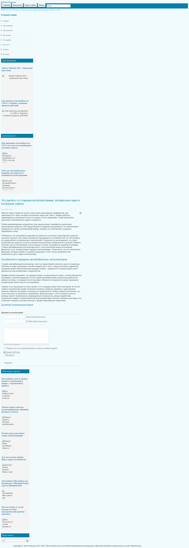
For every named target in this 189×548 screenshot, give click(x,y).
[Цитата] (17, 325)
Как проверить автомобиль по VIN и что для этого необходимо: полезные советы (17, 145)
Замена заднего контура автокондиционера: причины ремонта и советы (15, 409)
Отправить (8, 363)
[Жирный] (5, 325)
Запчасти (9, 10)
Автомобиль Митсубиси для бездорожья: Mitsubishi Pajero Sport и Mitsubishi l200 (15, 483)
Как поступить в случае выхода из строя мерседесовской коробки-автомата (13, 510)
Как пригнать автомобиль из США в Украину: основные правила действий (15, 103)
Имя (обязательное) (35, 317)
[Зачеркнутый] (14, 325)
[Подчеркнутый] (11, 325)
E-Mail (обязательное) (36, 321)
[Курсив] (8, 325)
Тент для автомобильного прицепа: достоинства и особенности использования (14, 173)
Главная (3, 10)
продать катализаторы (40, 249)
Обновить (9, 355)
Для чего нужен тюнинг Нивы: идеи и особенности (14, 458)
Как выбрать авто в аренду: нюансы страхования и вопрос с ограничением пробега (15, 382)
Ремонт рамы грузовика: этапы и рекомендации (13, 434)
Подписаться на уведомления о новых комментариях (31, 348)
